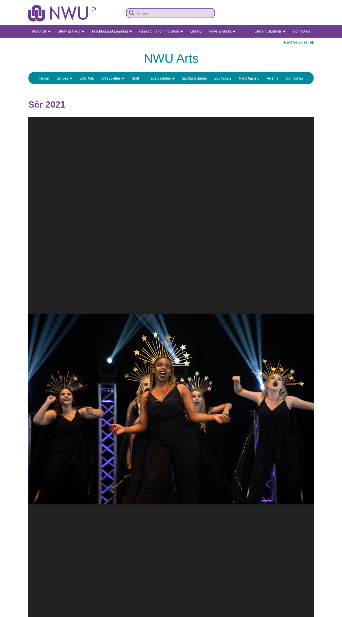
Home (44, 78)
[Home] (62, 13)
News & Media (220, 31)
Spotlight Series (194, 78)
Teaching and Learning (109, 31)
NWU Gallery (249, 78)
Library (195, 31)
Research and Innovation (159, 31)
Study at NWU (69, 31)
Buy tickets (222, 78)
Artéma (272, 78)
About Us (39, 31)
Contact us (301, 31)
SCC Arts (86, 78)
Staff (135, 78)
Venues (62, 78)
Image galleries (158, 78)
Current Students (268, 31)
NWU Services (297, 42)
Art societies (111, 78)
